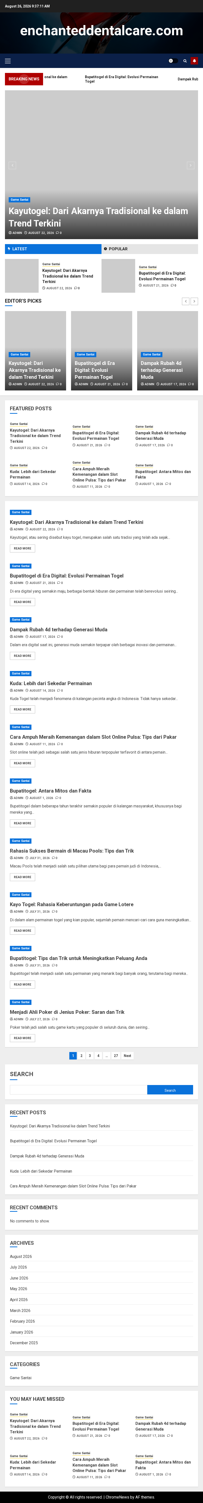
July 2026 (18, 1267)
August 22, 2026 (41, 233)
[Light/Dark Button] (173, 60)
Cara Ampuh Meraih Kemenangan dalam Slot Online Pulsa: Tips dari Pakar (99, 474)
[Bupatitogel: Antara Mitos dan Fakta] (101, 781)
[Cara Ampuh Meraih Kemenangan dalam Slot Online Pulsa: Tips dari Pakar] (101, 727)
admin (17, 233)
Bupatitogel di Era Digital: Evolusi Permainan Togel (95, 370)
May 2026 (18, 1288)
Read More (22, 548)
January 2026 (21, 1332)
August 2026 (21, 1256)
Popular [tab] (118, 249)
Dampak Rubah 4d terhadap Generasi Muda (162, 370)
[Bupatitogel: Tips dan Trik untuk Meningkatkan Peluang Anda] (101, 948)
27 (116, 1056)
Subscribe (194, 60)
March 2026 (20, 1310)
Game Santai (19, 199)
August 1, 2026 (151, 484)
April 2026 (19, 1299)
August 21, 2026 (59, 285)
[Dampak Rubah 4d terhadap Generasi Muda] (118, 276)
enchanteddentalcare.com (101, 30)
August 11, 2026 (89, 486)
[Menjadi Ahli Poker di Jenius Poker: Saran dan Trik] (101, 1002)
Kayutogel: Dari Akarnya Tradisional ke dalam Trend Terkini (35, 370)
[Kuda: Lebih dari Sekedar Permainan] (101, 673)
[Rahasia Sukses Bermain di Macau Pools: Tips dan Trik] (101, 841)
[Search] (185, 61)
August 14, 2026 (27, 484)
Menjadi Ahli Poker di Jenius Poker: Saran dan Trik (67, 1012)
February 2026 (22, 1321)
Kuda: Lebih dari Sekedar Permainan (51, 683)
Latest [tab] (19, 249)
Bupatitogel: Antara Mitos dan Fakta (50, 791)
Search (21, 1074)
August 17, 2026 (156, 285)
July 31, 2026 (39, 858)
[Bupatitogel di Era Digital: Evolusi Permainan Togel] (22, 276)
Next (127, 1056)
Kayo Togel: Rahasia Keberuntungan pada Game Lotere (71, 904)
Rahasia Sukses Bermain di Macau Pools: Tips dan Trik (72, 851)
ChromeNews (117, 1497)
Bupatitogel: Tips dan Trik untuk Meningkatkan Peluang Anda (78, 958)
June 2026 (19, 1278)
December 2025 (24, 1343)
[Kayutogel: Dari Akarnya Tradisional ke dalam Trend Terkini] (101, 164)
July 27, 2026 (39, 1019)
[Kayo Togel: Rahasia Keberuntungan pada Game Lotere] (101, 895)
